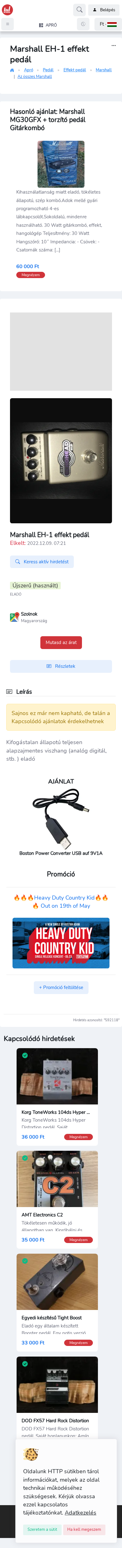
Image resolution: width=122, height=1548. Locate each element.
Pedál (48, 70)
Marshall (104, 70)
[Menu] (7, 24)
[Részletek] (114, 46)
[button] (108, 24)
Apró (28, 70)
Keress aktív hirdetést (46, 562)
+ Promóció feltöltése (61, 987)
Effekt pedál (75, 70)
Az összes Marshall (35, 76)
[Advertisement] (61, 351)
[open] (5, 1509)
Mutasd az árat (61, 642)
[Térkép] (14, 616)
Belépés (107, 10)
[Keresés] (79, 10)
